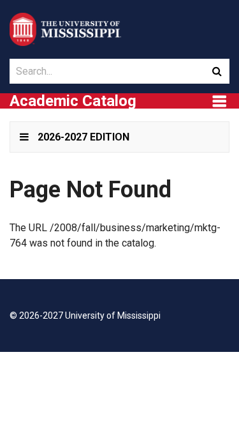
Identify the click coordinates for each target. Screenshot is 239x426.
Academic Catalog (73, 101)
